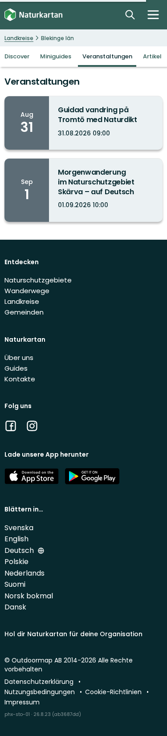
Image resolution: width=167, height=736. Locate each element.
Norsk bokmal (28, 596)
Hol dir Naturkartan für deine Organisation (73, 634)
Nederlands (24, 573)
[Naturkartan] (33, 14)
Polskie (16, 561)
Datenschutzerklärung (39, 681)
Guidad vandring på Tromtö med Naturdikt (97, 115)
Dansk (15, 607)
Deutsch (20, 550)
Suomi (14, 584)
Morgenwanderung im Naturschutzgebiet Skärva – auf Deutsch (96, 181)
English (16, 539)
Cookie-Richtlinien (114, 691)
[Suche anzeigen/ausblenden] (130, 14)
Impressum (22, 702)
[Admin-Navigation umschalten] (153, 14)
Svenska (18, 528)
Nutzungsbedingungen (40, 691)
